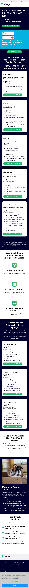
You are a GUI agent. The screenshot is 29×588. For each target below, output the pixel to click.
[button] (22, 452)
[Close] (27, 573)
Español (26, 1)
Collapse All (12, 523)
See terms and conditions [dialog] (7, 246)
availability (8, 550)
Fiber (3, 564)
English (21, 1)
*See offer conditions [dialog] (6, 46)
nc (13, 550)
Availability (17, 564)
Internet (4, 562)
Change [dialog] (10, 1)
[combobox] (13, 452)
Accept (14, 585)
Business (17, 1)
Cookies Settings (14, 581)
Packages (4, 567)
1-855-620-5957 (17, 501)
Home (3, 550)
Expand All (5, 523)
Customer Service (19, 562)
